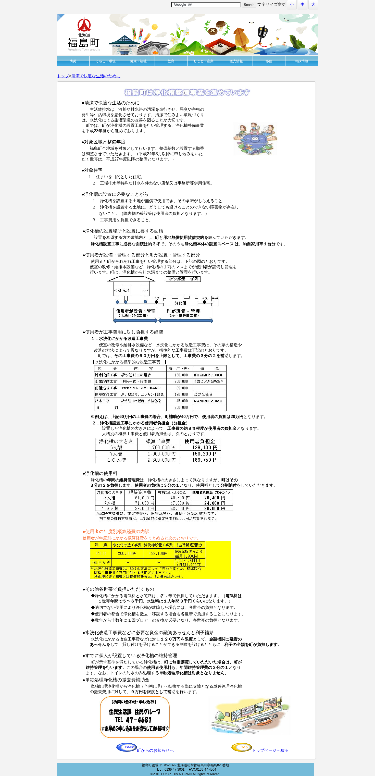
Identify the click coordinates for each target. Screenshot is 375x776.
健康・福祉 (138, 61)
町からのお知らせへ (155, 750)
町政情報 (301, 61)
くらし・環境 (106, 61)
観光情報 (236, 61)
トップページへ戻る (270, 750)
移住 (269, 61)
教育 (171, 61)
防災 (73, 61)
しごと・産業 (204, 61)
